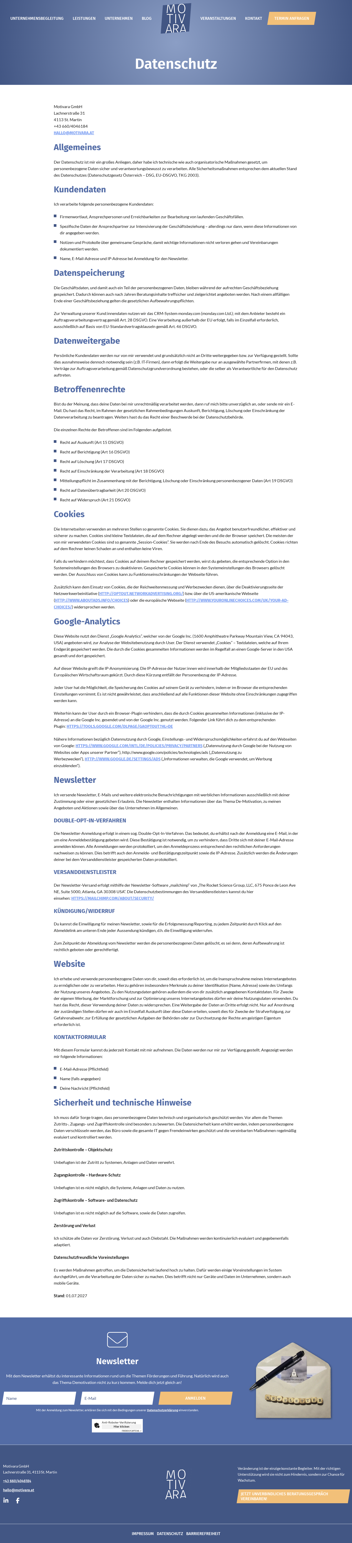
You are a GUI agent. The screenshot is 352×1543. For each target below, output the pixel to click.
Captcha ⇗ (131, 1431)
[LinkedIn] (6, 1500)
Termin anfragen (291, 18)
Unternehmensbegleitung (37, 18)
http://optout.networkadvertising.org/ (141, 593)
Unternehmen (119, 18)
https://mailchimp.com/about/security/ (112, 898)
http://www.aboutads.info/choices (91, 600)
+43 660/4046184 (17, 1481)
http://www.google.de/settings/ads (123, 759)
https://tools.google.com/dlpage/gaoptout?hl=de (120, 726)
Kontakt (253, 18)
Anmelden (195, 1398)
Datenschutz (170, 1533)
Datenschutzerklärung (162, 1410)
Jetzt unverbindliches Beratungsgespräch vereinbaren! (284, 1496)
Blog (147, 18)
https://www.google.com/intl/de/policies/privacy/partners (139, 745)
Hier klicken (121, 1426)
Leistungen (84, 18)
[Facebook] (18, 1500)
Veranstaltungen (218, 18)
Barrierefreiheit (203, 1533)
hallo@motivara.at (74, 132)
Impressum (143, 1533)
